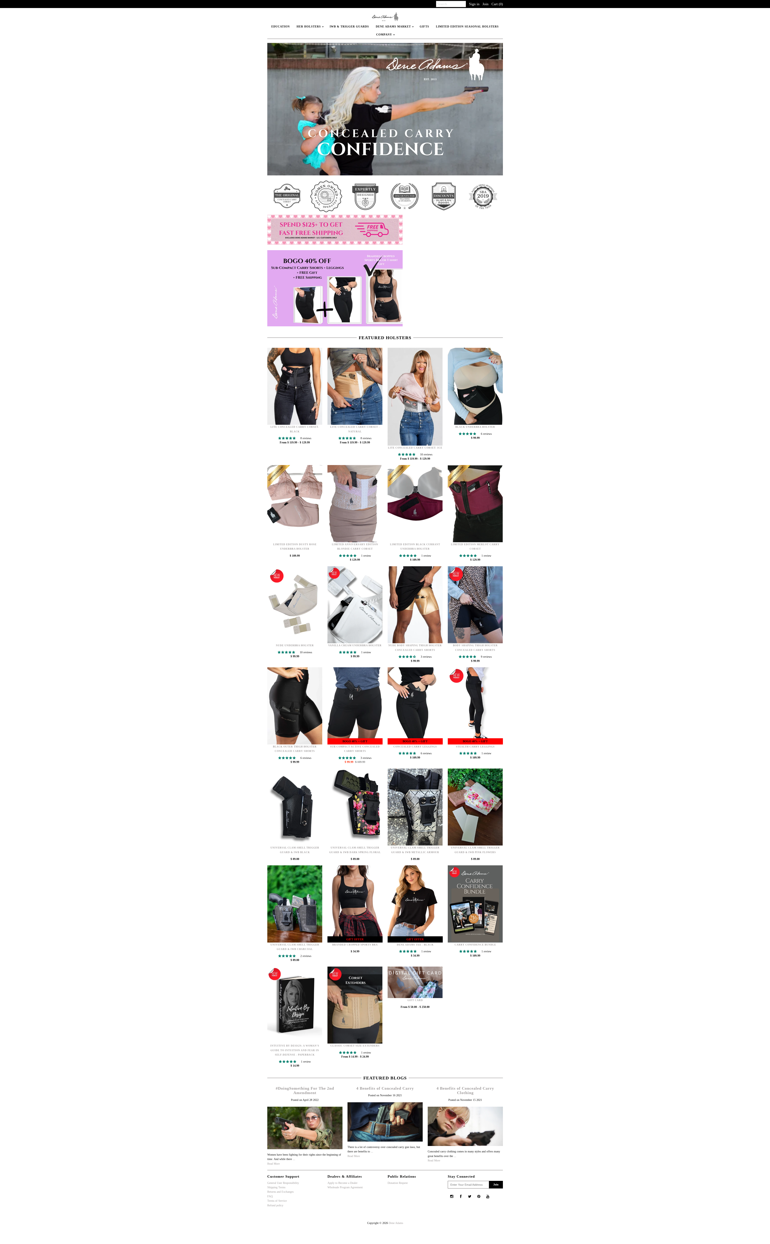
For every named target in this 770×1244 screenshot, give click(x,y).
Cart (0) (497, 4)
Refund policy (275, 1205)
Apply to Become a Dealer (342, 1182)
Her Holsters (309, 26)
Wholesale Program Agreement (345, 1187)
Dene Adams (396, 1223)
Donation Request (398, 1182)
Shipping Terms (276, 1187)
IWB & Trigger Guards (349, 26)
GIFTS (424, 26)
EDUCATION (280, 26)
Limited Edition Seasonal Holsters (467, 26)
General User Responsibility (283, 1182)
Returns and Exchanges (280, 1191)
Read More (273, 1163)
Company (384, 34)
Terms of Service (277, 1200)
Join (485, 4)
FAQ (270, 1196)
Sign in (474, 4)
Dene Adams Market (393, 26)
